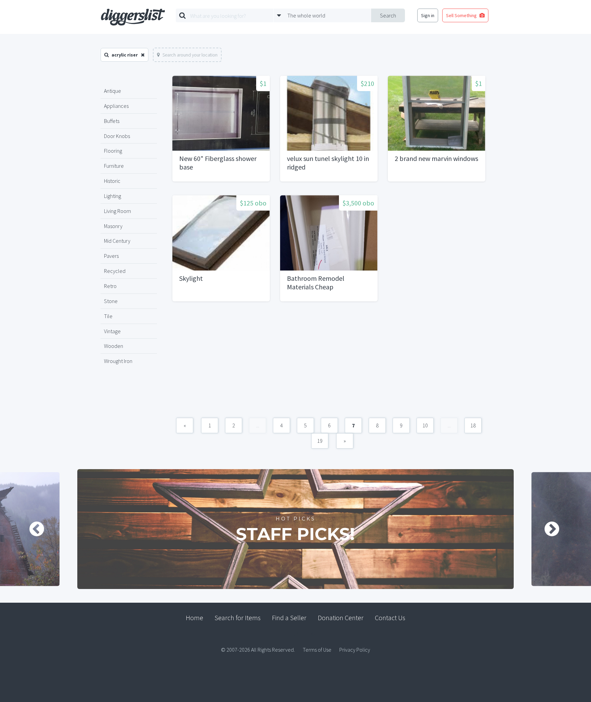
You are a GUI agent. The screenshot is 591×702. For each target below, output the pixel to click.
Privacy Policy (354, 649)
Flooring (113, 150)
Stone (111, 301)
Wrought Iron (118, 361)
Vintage (112, 331)
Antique (112, 90)
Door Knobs (117, 136)
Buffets (111, 120)
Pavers (111, 255)
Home (194, 617)
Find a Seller (289, 617)
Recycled (115, 270)
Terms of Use (317, 649)
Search (388, 15)
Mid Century (117, 240)
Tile (108, 316)
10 (425, 425)
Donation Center (341, 617)
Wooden (113, 345)
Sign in (427, 15)
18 (473, 425)
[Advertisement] (328, 363)
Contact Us (390, 617)
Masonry (113, 226)
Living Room (117, 211)
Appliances (116, 105)
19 (320, 440)
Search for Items (237, 617)
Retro (110, 286)
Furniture (114, 165)
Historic (112, 180)
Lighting (112, 195)
